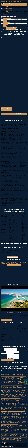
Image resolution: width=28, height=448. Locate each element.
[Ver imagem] (14, 38)
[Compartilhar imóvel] (1, 37)
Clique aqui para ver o (14, 265)
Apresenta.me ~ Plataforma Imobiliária (11, 445)
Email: (2, 350)
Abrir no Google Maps (12, 257)
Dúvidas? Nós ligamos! (6, 319)
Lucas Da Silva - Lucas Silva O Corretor (11, 1)
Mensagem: (4, 358)
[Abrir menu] (1, 16)
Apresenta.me (4, 443)
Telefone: (3, 352)
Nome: (2, 349)
